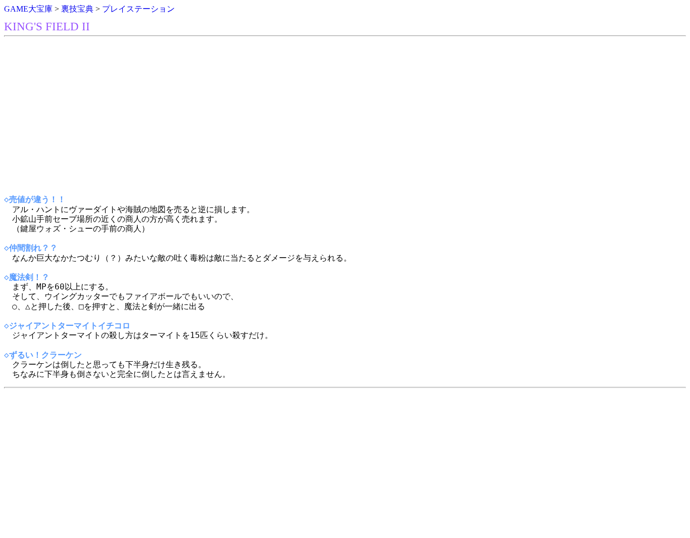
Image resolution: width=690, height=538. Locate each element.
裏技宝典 (77, 9)
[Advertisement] (307, 115)
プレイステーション (138, 9)
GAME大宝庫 (28, 9)
